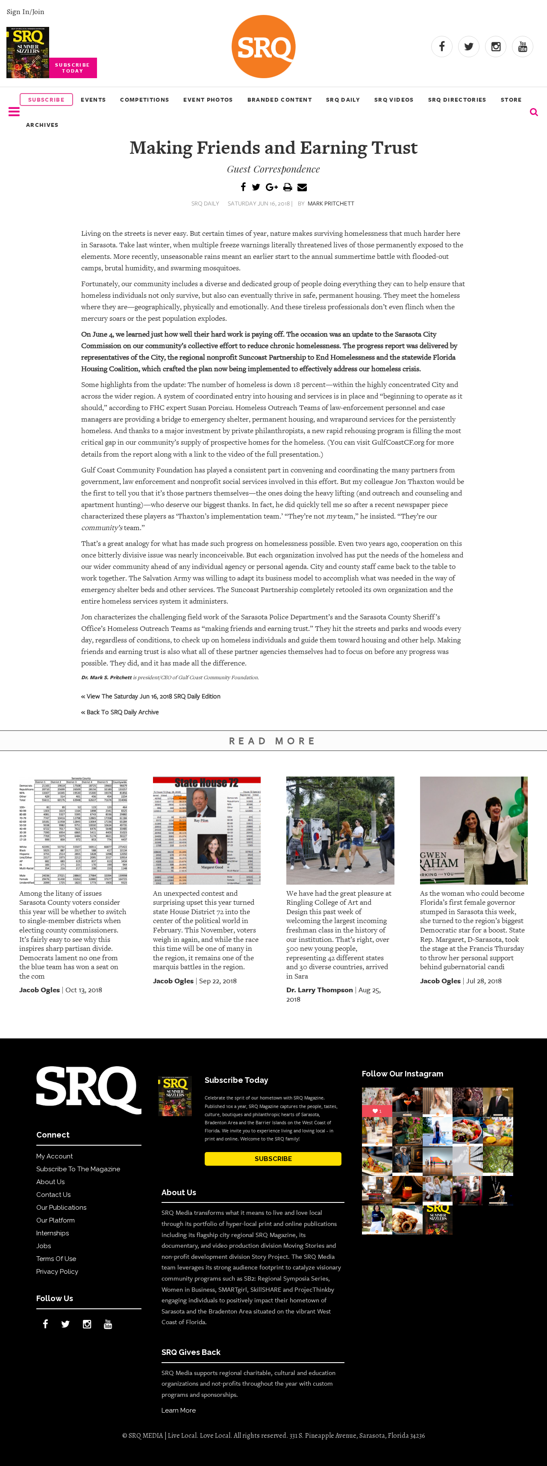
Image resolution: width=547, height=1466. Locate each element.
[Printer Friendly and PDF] (287, 187)
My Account (54, 1156)
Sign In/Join (25, 11)
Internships (52, 1233)
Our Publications (61, 1207)
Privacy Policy (57, 1271)
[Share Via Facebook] (243, 187)
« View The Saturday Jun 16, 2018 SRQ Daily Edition (151, 696)
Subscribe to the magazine (78, 1169)
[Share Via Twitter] (256, 187)
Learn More (179, 1410)
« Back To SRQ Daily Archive (120, 711)
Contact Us (53, 1195)
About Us (50, 1182)
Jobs (43, 1246)
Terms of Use (56, 1259)
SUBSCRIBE (273, 1159)
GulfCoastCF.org (398, 442)
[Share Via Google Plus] (272, 187)
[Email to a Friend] (302, 187)
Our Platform (55, 1220)
